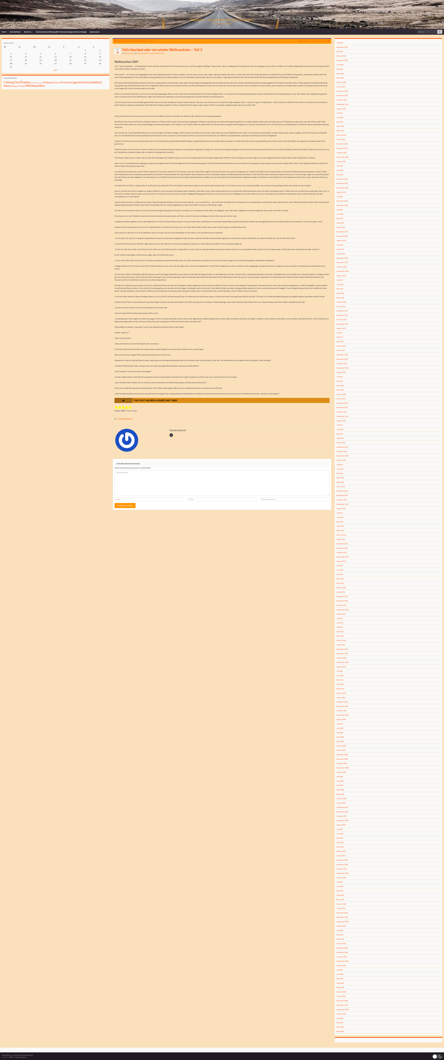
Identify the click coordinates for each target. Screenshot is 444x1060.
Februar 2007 (341, 851)
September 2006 (342, 873)
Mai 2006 (339, 891)
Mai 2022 (339, 175)
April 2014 (340, 478)
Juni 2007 (339, 834)
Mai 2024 (339, 69)
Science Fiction (18, 86)
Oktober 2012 (341, 552)
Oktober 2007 (341, 816)
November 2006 (342, 864)
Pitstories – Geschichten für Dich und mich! (222, 19)
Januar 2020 (340, 227)
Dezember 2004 (342, 948)
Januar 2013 (340, 539)
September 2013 (342, 504)
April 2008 (340, 790)
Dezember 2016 (342, 355)
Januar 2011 (340, 645)
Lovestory (94, 82)
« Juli (55, 70)
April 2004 (340, 983)
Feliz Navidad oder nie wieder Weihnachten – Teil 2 (135, 41)
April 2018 (340, 293)
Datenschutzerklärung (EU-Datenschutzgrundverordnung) (61, 32)
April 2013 (340, 526)
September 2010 (342, 662)
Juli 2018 (339, 280)
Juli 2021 (339, 196)
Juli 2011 (339, 618)
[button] (437, 1056)
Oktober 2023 (341, 100)
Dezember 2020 (342, 201)
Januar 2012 (340, 592)
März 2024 (340, 78)
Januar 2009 (340, 750)
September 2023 (342, 104)
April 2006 (340, 895)
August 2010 (341, 667)
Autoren (28, 32)
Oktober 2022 (341, 153)
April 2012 (340, 579)
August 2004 (341, 965)
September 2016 (342, 368)
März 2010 (340, 689)
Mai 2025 (339, 51)
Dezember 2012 (342, 544)
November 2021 (342, 183)
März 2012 (340, 583)
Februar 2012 (341, 588)
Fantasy (47, 82)
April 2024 (340, 73)
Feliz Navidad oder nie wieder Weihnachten (151, 53)
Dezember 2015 (342, 403)
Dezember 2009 (342, 702)
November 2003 (342, 1005)
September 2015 (342, 416)
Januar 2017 (340, 350)
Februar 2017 (341, 346)
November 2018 (342, 262)
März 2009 (340, 741)
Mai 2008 (339, 785)
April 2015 (340, 438)
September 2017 (342, 324)
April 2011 (340, 632)
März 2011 (340, 636)
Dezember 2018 (342, 258)
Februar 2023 (341, 135)
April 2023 (340, 126)
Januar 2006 (340, 908)
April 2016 (340, 385)
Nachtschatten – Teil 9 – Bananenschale (312, 41)
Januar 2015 (340, 443)
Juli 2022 (339, 166)
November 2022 (342, 148)
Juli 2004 (339, 970)
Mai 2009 (339, 733)
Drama (119, 419)
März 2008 (340, 794)
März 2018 (340, 298)
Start (4, 32)
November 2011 (342, 601)
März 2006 (340, 900)
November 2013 (342, 495)
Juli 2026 (339, 43)
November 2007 (342, 812)
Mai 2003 (339, 1023)
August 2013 (341, 508)
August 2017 (341, 328)
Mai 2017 (339, 337)
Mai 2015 (339, 434)
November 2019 (342, 236)
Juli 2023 (339, 113)
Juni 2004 (339, 974)
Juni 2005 (339, 930)
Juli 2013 (339, 513)
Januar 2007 (340, 856)
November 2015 (342, 407)
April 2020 (340, 223)
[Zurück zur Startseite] (222, 14)
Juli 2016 (339, 377)
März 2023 (340, 131)
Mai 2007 (339, 838)
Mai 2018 (339, 289)
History (56, 82)
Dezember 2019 (342, 232)
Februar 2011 (341, 640)
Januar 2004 (340, 996)
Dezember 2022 (342, 144)
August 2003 (341, 1014)
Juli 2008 (339, 777)
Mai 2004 (339, 979)
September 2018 (342, 271)
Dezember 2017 (342, 311)
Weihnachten (128, 419)
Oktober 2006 (341, 869)
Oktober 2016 (341, 363)
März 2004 (340, 987)
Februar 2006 (341, 904)
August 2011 (341, 614)
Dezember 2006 (342, 860)
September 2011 (342, 610)
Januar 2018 (340, 306)
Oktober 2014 (341, 451)
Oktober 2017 (341, 320)
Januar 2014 (340, 487)
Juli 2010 (339, 671)
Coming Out (11, 82)
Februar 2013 (341, 535)
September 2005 (342, 922)
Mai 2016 (339, 381)
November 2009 (342, 706)
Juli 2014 (339, 465)
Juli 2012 (339, 566)
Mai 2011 (339, 627)
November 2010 (342, 653)
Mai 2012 (339, 574)
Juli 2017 (339, 333)
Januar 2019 (340, 254)
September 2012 (342, 557)
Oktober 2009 (341, 711)
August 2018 (341, 276)
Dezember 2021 (342, 179)
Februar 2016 (341, 394)
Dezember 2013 (342, 491)
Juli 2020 (339, 210)
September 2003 (342, 1009)
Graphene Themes (20, 1057)
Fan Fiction (33, 83)
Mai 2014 (339, 473)
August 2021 (341, 192)
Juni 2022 (339, 170)
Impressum (94, 32)
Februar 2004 (341, 992)
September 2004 (342, 961)
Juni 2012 (339, 570)
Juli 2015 (339, 425)
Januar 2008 (340, 803)
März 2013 (340, 530)
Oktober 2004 (341, 957)
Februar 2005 (341, 943)
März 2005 (340, 939)
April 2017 (340, 342)
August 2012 (341, 561)
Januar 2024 (340, 87)
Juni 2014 (339, 469)
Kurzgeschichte (77, 82)
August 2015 (341, 421)
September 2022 (342, 157)
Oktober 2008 (341, 763)
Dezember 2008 (342, 755)
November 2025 (342, 47)
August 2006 (341, 878)
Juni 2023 (339, 117)
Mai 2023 (339, 122)
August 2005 (341, 926)
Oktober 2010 (341, 658)
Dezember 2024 (342, 60)
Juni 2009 (339, 728)
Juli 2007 (339, 829)
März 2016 (340, 390)
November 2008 (342, 759)
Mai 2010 (339, 680)
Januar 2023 (340, 139)
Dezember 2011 (342, 596)
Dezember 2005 (342, 913)
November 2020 (342, 205)
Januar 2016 (340, 399)
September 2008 (342, 768)
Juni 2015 (339, 429)
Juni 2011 (339, 623)
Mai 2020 (339, 218)
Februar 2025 (341, 56)
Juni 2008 (339, 781)
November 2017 (342, 315)
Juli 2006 (339, 882)
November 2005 (342, 917)
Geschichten (15, 32)
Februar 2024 (341, 82)
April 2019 (340, 249)
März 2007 (340, 847)
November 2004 (342, 952)
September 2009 (342, 715)
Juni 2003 (339, 1018)
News (7, 85)
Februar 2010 (341, 693)
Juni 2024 (339, 65)
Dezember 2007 (342, 807)
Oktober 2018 (341, 267)
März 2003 (340, 1031)
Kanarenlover (129, 53)
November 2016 (342, 359)
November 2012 (342, 548)
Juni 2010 (339, 675)
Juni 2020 (339, 214)
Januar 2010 (340, 697)
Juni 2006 (339, 886)
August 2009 (341, 719)
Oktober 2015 (341, 412)
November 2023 (342, 95)
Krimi (63, 82)
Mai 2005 (339, 935)
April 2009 (340, 737)
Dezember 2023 (342, 91)
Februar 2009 (341, 746)
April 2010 (340, 684)
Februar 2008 (341, 798)
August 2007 (341, 825)
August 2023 (341, 109)
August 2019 (341, 240)
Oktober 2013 (341, 500)
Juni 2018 (339, 284)
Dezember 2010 (342, 649)
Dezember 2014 (342, 447)
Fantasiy (40, 83)
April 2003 (340, 1027)
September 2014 (342, 456)
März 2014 (340, 482)
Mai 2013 (339, 522)
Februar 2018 (341, 302)
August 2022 (341, 161)
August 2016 (341, 372)
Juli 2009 (339, 724)
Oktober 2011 (341, 605)
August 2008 (341, 772)
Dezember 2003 (342, 1001)
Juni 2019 (339, 245)
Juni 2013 (339, 517)
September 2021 (342, 188)
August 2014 (341, 460)
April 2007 (340, 842)
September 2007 (342, 820)
